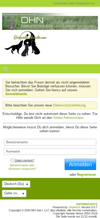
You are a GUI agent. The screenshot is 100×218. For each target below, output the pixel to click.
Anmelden (80, 164)
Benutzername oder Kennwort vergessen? (22, 167)
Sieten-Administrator (68, 118)
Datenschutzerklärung (69, 105)
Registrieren (86, 175)
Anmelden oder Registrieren (73, 3)
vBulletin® (74, 207)
